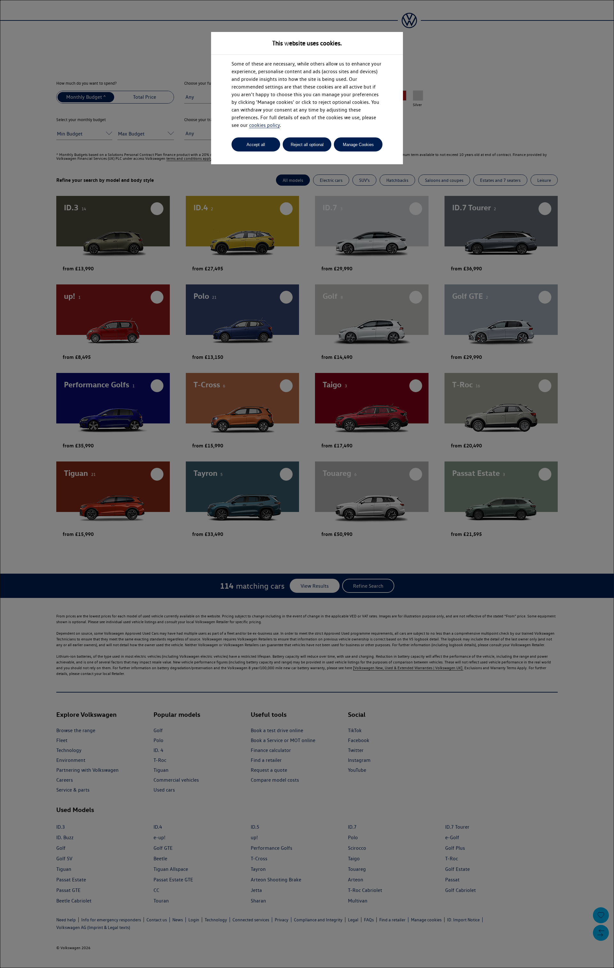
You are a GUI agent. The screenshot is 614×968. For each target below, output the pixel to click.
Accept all (256, 144)
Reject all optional (307, 144)
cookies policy (264, 125)
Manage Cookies (358, 144)
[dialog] (307, 484)
